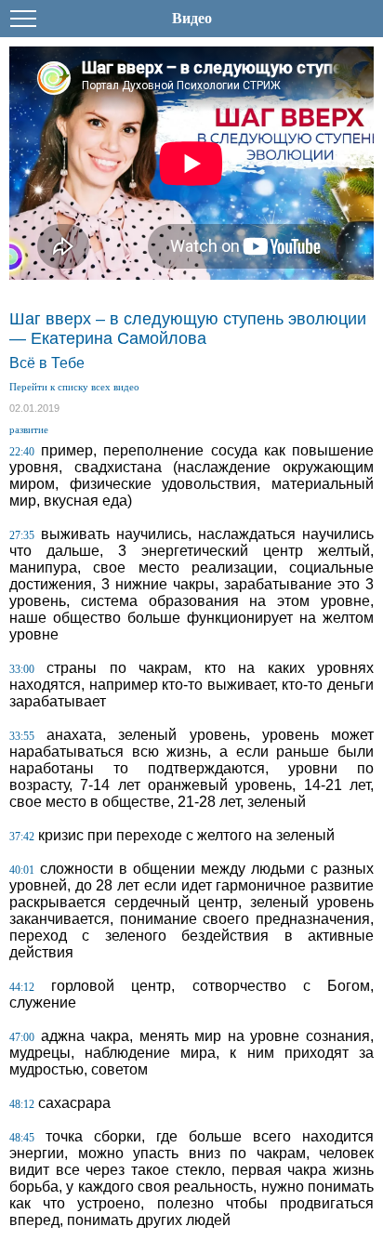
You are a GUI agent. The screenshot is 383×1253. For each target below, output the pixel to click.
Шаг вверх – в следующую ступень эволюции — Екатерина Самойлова (187, 329)
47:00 (21, 1037)
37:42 (21, 836)
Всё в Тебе (47, 363)
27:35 (21, 535)
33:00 (21, 669)
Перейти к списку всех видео (74, 386)
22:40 (21, 451)
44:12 (21, 987)
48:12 (21, 1104)
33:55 (21, 736)
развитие (28, 429)
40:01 (21, 870)
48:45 (21, 1137)
